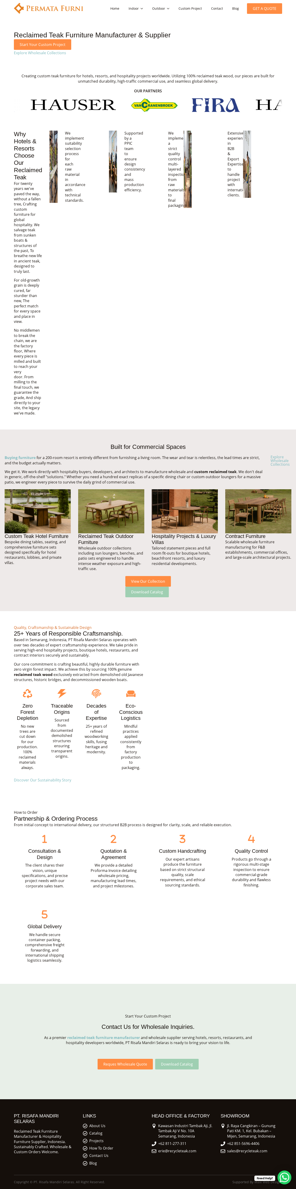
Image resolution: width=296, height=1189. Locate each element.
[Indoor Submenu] (143, 8)
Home (114, 8)
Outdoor (158, 8)
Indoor (134, 8)
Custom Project (190, 8)
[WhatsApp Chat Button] (284, 1177)
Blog (235, 8)
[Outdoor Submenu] (169, 8)
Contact (217, 8)
